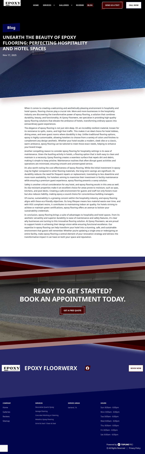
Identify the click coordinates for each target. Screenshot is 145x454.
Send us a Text (112, 5)
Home (5, 407)
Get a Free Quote (72, 310)
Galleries (6, 412)
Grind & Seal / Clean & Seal (45, 423)
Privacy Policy (134, 448)
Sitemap (6, 421)
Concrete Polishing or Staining (46, 415)
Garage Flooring (41, 411)
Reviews (6, 416)
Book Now (136, 368)
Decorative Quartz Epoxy (44, 407)
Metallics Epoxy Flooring (44, 419)
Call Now (133, 5)
